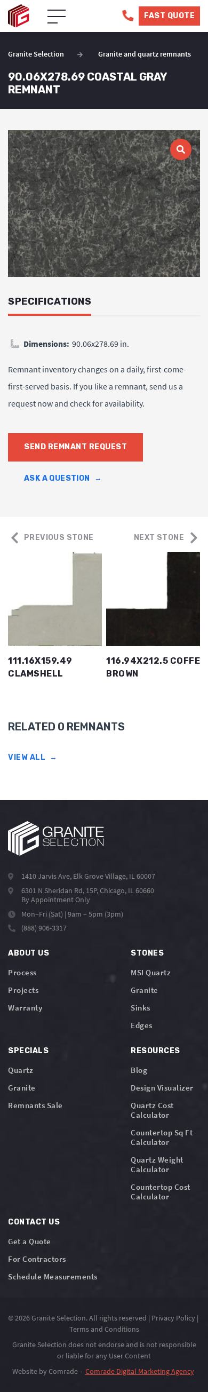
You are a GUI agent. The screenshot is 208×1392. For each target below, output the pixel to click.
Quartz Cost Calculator (152, 1110)
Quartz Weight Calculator (157, 1164)
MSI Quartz (151, 972)
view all (33, 757)
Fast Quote (169, 15)
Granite (144, 990)
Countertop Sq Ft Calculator (162, 1137)
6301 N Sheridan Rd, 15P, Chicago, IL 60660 (87, 890)
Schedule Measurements (53, 1276)
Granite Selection (36, 54)
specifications (49, 301)
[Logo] (56, 838)
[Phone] (128, 16)
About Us (28, 953)
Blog (139, 1070)
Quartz (20, 1070)
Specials (28, 1050)
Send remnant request (75, 446)
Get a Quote (29, 1241)
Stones (147, 953)
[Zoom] (104, 203)
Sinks (140, 1008)
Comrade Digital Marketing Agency (139, 1371)
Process (22, 972)
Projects (23, 990)
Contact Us (34, 1222)
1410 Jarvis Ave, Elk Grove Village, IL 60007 (88, 876)
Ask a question (63, 478)
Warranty (25, 1008)
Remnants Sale (35, 1105)
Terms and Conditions (104, 1329)
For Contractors (37, 1259)
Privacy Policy (173, 1318)
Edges (142, 1025)
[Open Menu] (56, 17)
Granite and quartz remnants (144, 54)
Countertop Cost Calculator (160, 1192)
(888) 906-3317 (44, 928)
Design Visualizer (162, 1088)
